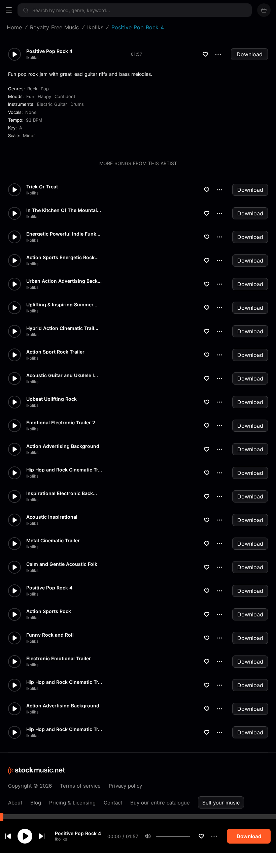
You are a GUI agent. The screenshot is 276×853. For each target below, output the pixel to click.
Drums (77, 104)
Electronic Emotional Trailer (58, 658)
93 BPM (34, 120)
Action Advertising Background (62, 446)
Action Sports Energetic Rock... (62, 257)
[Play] (25, 836)
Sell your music (221, 802)
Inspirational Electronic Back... (61, 493)
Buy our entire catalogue (160, 802)
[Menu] (9, 10)
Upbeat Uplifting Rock (51, 399)
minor (29, 135)
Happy (44, 96)
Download (250, 54)
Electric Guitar (52, 104)
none (31, 112)
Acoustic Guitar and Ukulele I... (62, 375)
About (15, 802)
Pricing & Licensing (72, 802)
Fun (30, 96)
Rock (32, 88)
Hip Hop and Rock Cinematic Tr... (64, 469)
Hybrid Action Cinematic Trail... (62, 328)
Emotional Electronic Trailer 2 (60, 422)
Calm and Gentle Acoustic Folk (61, 564)
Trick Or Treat (42, 186)
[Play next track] (41, 836)
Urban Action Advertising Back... (64, 281)
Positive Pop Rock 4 (78, 833)
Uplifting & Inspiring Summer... (61, 304)
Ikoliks (61, 839)
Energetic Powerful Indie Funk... (63, 234)
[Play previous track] (8, 836)
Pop (45, 88)
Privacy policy (125, 786)
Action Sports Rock (48, 611)
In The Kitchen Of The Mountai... (63, 210)
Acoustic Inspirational (51, 517)
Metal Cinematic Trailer (53, 540)
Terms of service (80, 786)
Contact (113, 802)
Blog (35, 802)
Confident (65, 96)
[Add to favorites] (201, 836)
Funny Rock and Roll (50, 635)
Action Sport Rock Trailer (55, 351)
